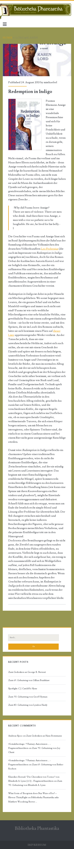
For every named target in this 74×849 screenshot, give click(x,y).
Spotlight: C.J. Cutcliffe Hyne (22, 688)
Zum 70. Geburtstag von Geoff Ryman (27, 696)
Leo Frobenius (49, 248)
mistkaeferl (50, 82)
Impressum (37, 845)
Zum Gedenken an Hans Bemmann (44, 735)
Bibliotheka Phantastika (37, 828)
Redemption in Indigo (37, 60)
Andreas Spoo (15, 735)
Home (7, 37)
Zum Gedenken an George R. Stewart (27, 672)
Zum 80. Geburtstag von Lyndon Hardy (27, 705)
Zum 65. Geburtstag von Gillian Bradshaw (29, 680)
